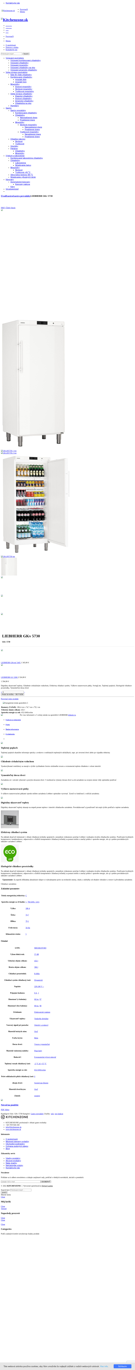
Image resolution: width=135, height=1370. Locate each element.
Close (3, 1197)
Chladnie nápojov (17, 139)
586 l (36, 967)
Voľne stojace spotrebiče (16, 72)
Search (26, 54)
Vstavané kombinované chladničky (25, 60)
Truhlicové (19, 144)
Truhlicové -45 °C (22, 172)
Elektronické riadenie (42, 1012)
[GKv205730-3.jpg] (36, 554)
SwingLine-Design (41, 1083)
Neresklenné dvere (33, 134)
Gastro (8, 108)
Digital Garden (47, 1186)
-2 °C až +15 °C (40, 1064)
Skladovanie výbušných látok (23, 177)
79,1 (27, 921)
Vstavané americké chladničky (23, 70)
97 (40, 999)
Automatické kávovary (20, 182)
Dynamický (38, 980)
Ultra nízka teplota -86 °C (21, 175)
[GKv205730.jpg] (36, 314)
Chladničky (20, 115)
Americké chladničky (24, 101)
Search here (5, 1190)
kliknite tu (72, 715)
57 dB (36, 954)
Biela (36, 1038)
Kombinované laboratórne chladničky (26, 158)
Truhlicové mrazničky (24, 91)
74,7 (27, 915)
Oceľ (36, 1031)
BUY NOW (19, 694)
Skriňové (19, 141)
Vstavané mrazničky (19, 65)
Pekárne (14, 148)
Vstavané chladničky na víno (22, 67)
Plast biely (38, 1051)
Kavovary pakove (22, 184)
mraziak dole (20, 79)
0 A (35, 993)
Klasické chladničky (23, 96)
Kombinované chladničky (21, 77)
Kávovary (10, 179)
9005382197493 (40, 948)
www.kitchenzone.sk (13, 1129)
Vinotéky (14, 146)
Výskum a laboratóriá (15, 156)
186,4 (28, 908)
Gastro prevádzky (18, 110)
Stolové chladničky (23, 98)
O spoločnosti (11, 45)
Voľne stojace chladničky (21, 94)
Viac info (104, 1366)
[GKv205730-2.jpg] (8, 453)
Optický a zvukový (41, 1025)
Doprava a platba (12, 47)
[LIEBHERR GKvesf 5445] (7, 660)
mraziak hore (20, 82)
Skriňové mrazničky (23, 89)
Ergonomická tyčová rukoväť (45, 1057)
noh (52, 1114)
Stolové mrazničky (23, 86)
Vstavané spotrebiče (15, 58)
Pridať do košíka (8, 694)
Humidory (14, 106)
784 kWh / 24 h (33, 902)
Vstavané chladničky (19, 63)
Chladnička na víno (23, 103)
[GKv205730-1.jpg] (8, 451)
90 (40, 1006)
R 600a (37, 974)
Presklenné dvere (27, 120)
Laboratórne (20, 163)
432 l (36, 961)
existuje (37, 1096)
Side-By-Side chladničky (21, 75)
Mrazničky (15, 84)
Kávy (12, 186)
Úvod (3, 196)
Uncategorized (12, 189)
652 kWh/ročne (40, 1070)
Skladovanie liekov (23, 165)
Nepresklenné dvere (28, 117)
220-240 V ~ (39, 986)
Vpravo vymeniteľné (42, 1044)
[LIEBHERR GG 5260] (7, 675)
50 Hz (28, 928)
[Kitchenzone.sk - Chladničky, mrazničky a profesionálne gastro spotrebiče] (8, 11)
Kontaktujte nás (11, 50)
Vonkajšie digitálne (41, 1019)
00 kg (36, 999)
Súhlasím (122, 1366)
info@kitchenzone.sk (13, 1127)
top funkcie (59, 1114)
